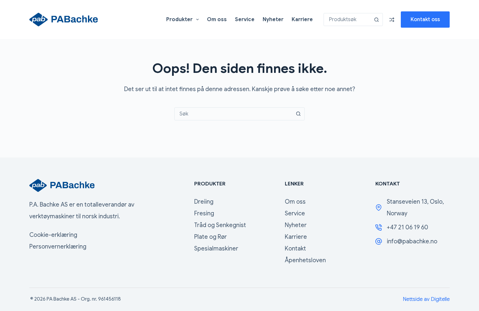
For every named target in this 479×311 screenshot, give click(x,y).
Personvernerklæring (57, 246)
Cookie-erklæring (53, 234)
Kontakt (295, 248)
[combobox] (347, 19)
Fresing (204, 213)
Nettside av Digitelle (426, 299)
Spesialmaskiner (216, 248)
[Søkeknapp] (376, 19)
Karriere (302, 19)
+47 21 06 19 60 (407, 227)
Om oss (217, 19)
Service (244, 19)
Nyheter (273, 19)
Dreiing (203, 201)
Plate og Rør (210, 236)
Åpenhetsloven (305, 260)
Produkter (179, 19)
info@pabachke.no (412, 241)
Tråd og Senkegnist (220, 225)
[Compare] (391, 19)
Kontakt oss (425, 19)
